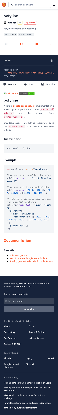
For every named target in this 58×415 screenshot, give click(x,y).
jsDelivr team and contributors (34, 283)
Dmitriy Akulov (23, 286)
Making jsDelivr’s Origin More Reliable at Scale (27, 382)
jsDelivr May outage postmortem (20, 407)
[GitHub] (21, 44)
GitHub (7, 358)
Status (32, 326)
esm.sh (51, 358)
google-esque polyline (24, 105)
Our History (9, 332)
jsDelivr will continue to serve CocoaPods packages (24, 397)
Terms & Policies (37, 332)
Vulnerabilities (26, 34)
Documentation (17, 240)
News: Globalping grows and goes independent (27, 403)
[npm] (36, 44)
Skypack (30, 364)
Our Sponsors (10, 338)
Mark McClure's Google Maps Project (28, 258)
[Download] (51, 44)
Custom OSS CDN (12, 344)
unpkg (29, 358)
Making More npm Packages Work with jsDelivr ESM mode (27, 389)
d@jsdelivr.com (36, 338)
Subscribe (29, 309)
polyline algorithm (19, 255)
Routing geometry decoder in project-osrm (31, 261)
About (7, 326)
